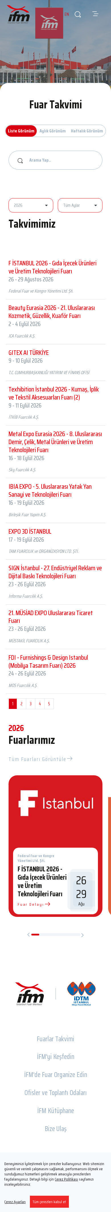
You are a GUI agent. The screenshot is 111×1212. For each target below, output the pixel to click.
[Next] (82, 935)
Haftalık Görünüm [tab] (87, 130)
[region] (55, 1182)
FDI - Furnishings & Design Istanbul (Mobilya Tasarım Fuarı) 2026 (48, 661)
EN (67, 14)
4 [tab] (60, 934)
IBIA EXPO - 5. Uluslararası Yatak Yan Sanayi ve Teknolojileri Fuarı (50, 490)
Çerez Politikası (66, 1179)
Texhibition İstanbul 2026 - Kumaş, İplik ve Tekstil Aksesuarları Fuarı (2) (54, 393)
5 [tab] (68, 934)
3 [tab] (52, 934)
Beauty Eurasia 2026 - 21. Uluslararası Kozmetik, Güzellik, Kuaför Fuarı (52, 312)
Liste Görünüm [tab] (21, 130)
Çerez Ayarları (15, 1202)
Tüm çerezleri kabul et (49, 1202)
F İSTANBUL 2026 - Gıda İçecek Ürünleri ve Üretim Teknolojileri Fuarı (52, 267)
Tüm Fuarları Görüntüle (37, 759)
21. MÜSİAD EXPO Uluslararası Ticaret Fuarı (51, 617)
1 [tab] (35, 934)
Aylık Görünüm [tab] (53, 130)
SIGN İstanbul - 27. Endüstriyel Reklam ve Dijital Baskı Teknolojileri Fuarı (55, 572)
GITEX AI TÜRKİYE (29, 352)
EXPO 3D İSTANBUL (30, 531)
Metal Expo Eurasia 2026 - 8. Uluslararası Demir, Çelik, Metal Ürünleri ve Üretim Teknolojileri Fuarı (55, 442)
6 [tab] (76, 934)
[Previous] (28, 935)
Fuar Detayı (31, 904)
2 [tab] (43, 934)
